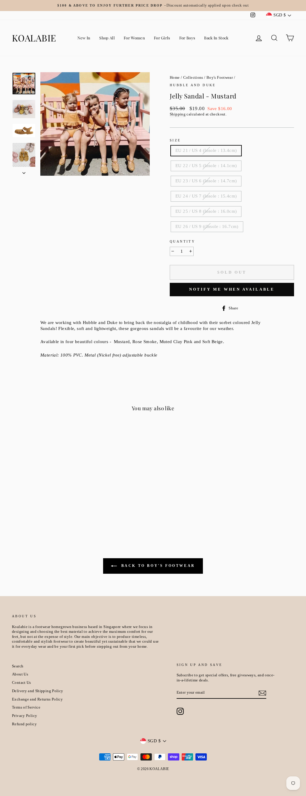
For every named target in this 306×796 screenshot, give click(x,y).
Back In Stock (216, 37)
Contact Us (21, 683)
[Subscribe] (262, 693)
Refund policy (24, 724)
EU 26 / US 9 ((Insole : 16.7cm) (206, 226)
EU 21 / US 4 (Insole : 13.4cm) (206, 150)
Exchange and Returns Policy (37, 699)
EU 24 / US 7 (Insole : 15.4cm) (206, 196)
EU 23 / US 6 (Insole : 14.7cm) (206, 180)
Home (175, 77)
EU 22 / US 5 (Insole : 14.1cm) (206, 165)
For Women (134, 37)
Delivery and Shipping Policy (37, 691)
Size (175, 140)
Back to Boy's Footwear (157, 566)
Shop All (107, 37)
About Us (20, 674)
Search (17, 666)
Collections (193, 77)
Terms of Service (26, 707)
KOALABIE (34, 38)
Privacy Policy (24, 716)
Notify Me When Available (232, 289)
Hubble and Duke (193, 85)
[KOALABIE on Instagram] (180, 711)
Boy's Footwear (219, 77)
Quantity (182, 241)
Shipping (178, 114)
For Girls (162, 37)
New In (83, 37)
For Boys (187, 37)
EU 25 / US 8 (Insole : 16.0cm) (206, 211)
